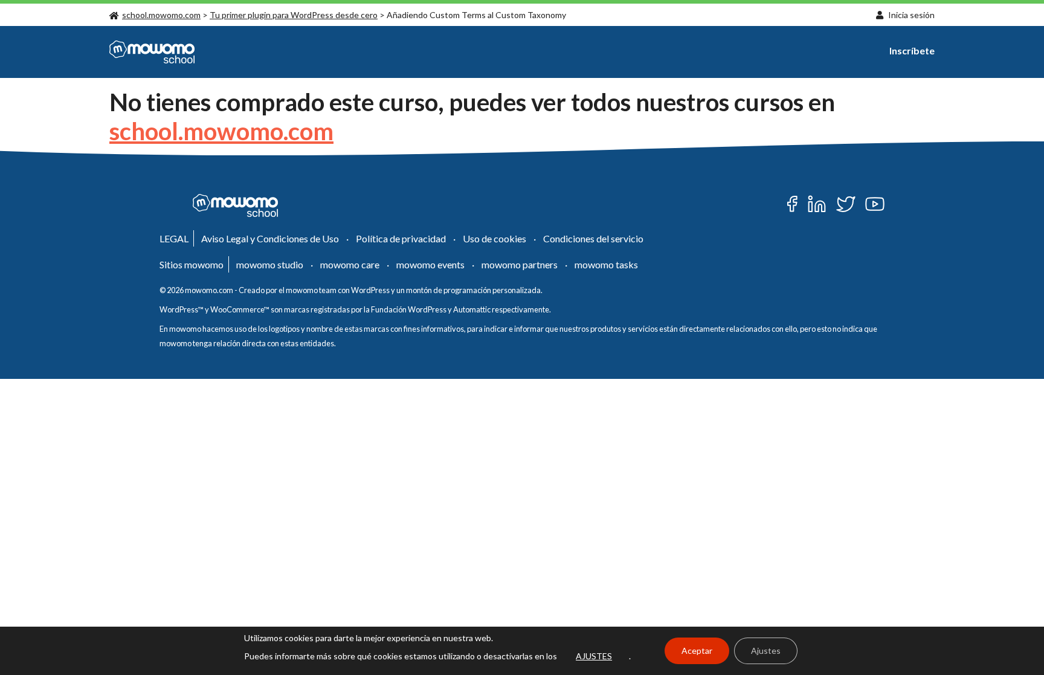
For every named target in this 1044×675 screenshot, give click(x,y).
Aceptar (697, 650)
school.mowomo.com (161, 15)
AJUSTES (594, 656)
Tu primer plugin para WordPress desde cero (294, 15)
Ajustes (766, 650)
